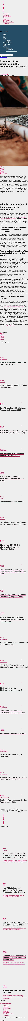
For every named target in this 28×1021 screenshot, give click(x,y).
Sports (4, 45)
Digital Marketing (7, 42)
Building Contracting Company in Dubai (14, 306)
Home (4, 17)
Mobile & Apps (6, 44)
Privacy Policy (6, 20)
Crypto (4, 38)
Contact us (5, 13)
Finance (8, 41)
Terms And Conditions (8, 22)
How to (4, 37)
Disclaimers (6, 15)
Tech (4, 36)
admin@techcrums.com (5, 1003)
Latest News (6, 19)
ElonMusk (4, 74)
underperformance (10, 325)
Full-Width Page (7, 16)
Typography (6, 23)
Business (8, 40)
